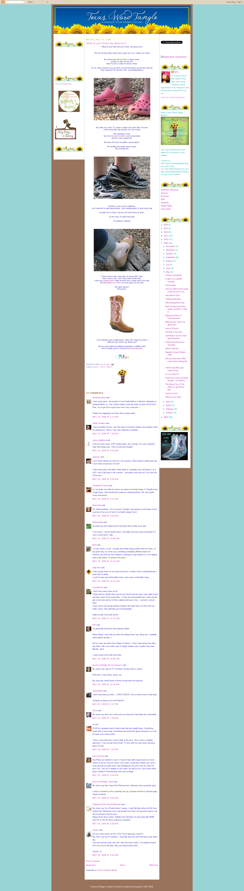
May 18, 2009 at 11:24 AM (105, 684)
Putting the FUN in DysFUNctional (106, 804)
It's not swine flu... (172, 374)
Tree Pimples (170, 285)
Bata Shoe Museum (134, 348)
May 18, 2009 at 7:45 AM (105, 434)
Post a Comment (93, 861)
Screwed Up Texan (100, 485)
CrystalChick (97, 587)
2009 (166, 243)
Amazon (164, 193)
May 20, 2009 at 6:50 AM (105, 855)
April (168, 402)
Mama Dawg (97, 522)
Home (122, 865)
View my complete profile (173, 97)
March (169, 405)
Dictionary (165, 196)
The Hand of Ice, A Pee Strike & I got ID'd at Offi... (174, 387)
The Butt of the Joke (173, 332)
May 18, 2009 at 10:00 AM (105, 538)
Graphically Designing (132, 887)
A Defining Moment (173, 299)
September (171, 257)
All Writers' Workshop (169, 190)
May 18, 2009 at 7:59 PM (105, 749)
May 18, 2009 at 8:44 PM (105, 775)
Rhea (176, 72)
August (169, 261)
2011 (166, 236)
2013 (166, 228)
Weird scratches (172, 348)
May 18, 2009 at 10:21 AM (105, 581)
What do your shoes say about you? (106, 43)
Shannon (96, 457)
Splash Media (166, 206)
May (168, 272)
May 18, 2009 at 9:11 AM (105, 499)
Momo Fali (96, 505)
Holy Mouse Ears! (172, 295)
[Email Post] (112, 364)
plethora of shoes (114, 283)
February (170, 409)
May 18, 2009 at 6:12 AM (105, 417)
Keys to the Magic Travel (102, 782)
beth (94, 545)
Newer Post (91, 865)
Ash (94, 625)
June (168, 268)
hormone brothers (118, 136)
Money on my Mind (173, 397)
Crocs (133, 53)
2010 (166, 239)
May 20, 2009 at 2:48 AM (105, 824)
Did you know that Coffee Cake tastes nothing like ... (176, 361)
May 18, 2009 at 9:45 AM (105, 516)
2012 (166, 232)
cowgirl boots (108, 281)
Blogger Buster (67, 84)
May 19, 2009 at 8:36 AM (105, 798)
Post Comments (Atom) (107, 870)
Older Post (153, 865)
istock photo (166, 209)
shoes (109, 367)
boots (96, 367)
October (169, 254)
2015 (166, 225)
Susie (94, 710)
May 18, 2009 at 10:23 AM (105, 618)
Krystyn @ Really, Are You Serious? (107, 665)
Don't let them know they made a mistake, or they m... (176, 309)
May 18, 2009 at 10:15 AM (105, 561)
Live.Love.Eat (98, 756)
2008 (166, 417)
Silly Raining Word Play (175, 303)
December (170, 246)
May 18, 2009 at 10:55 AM (105, 659)
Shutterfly (165, 203)
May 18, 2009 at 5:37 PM (105, 704)
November (170, 250)
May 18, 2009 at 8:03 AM (105, 451)
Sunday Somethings (173, 275)
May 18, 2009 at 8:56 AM (105, 479)
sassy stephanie (99, 440)
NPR (163, 199)
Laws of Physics (172, 328)
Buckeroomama (98, 398)
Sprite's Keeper (98, 423)
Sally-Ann (96, 568)
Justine (95, 830)
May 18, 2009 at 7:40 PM (105, 718)
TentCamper (97, 691)
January (169, 413)
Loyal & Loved (171, 393)
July (168, 265)
